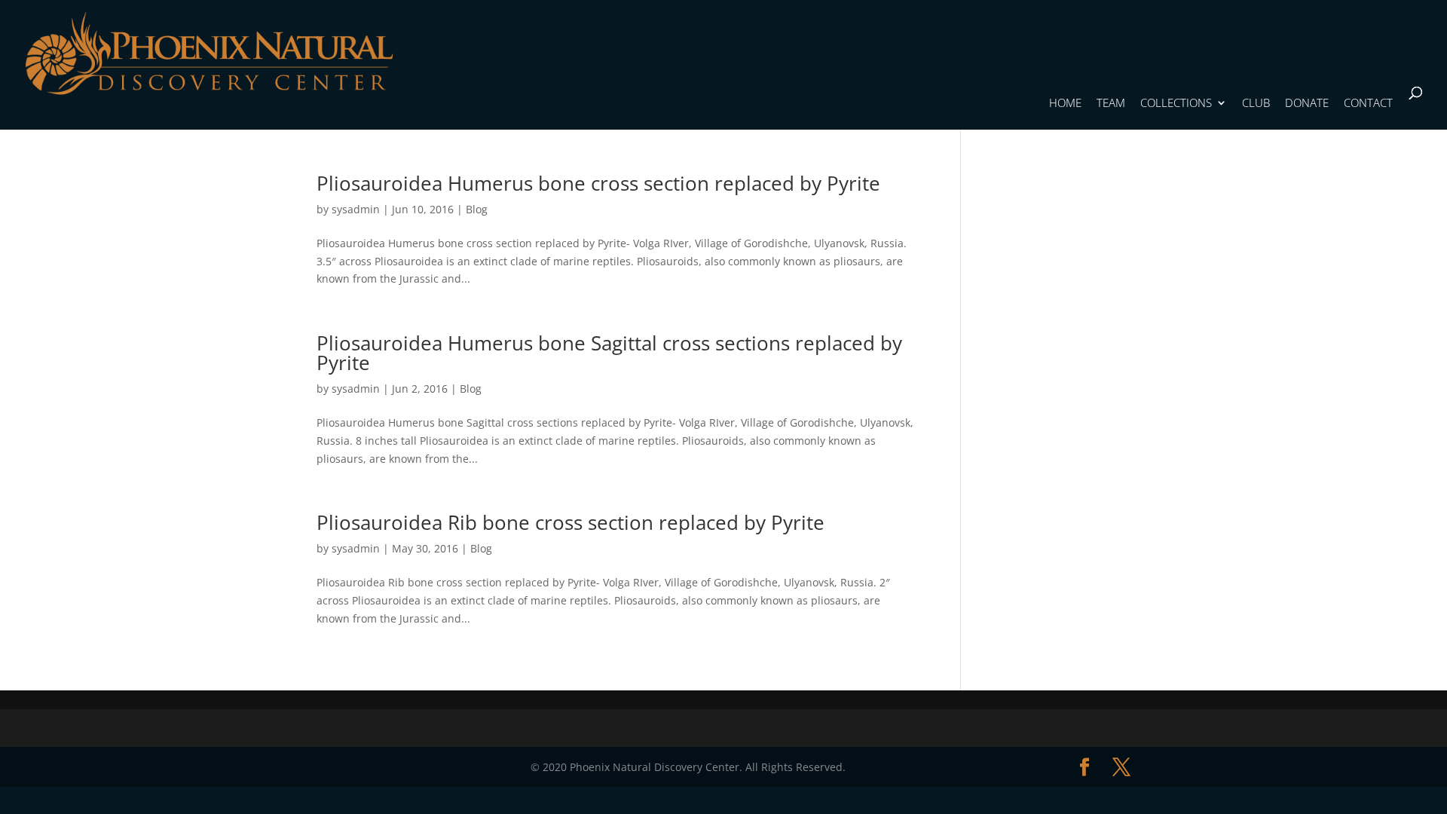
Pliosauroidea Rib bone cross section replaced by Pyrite (570, 522)
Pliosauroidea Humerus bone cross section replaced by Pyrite (598, 183)
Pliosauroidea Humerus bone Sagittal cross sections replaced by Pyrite (609, 352)
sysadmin (356, 209)
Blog (477, 209)
